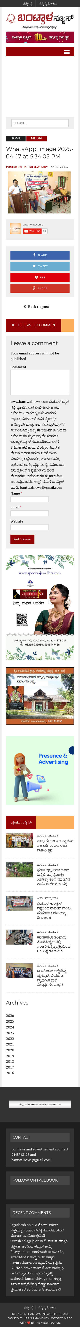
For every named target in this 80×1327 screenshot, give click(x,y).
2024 (10, 1027)
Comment (18, 366)
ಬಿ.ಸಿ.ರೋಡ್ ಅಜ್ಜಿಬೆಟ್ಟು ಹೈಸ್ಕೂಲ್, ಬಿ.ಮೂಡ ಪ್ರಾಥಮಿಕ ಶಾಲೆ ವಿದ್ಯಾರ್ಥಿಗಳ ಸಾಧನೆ (51, 978)
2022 (10, 1038)
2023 (10, 1032)
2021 (10, 1044)
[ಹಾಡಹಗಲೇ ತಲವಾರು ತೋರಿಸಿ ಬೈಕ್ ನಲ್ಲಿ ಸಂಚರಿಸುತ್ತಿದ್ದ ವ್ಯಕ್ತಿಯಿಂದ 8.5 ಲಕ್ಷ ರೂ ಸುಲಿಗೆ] (19, 941)
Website (16, 521)
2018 (10, 1061)
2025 (10, 1021)
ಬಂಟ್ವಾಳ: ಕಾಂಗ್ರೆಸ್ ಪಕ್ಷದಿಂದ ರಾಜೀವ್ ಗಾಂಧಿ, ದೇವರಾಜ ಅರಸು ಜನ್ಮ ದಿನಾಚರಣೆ (54, 910)
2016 (10, 1072)
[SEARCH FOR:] (39, 123)
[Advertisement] (40, 87)
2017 (10, 1067)
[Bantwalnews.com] (40, 20)
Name (15, 493)
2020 (10, 1050)
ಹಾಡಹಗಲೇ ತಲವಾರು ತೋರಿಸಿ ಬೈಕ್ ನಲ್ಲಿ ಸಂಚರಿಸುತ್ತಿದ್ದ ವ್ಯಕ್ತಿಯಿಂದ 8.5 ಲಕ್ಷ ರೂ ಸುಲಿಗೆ (53, 944)
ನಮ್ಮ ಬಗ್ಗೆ (27, 3)
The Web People (47, 1322)
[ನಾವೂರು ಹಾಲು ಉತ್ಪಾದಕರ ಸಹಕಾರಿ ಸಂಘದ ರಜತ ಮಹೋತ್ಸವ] (19, 845)
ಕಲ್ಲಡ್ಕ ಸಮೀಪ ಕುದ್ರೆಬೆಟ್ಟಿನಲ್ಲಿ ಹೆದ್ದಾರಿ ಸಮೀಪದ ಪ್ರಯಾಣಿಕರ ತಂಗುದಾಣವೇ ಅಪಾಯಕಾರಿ (36, 1283)
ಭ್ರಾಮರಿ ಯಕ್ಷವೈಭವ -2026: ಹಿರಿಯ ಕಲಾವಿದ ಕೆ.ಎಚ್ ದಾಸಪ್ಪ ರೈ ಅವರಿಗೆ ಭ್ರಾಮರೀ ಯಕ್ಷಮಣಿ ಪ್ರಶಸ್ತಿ (37, 1267)
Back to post (38, 306)
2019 (10, 1055)
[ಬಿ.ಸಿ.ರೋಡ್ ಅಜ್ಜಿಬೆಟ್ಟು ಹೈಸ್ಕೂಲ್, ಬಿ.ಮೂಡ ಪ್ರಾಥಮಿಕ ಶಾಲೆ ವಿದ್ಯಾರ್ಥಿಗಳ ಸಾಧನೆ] (19, 975)
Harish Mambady (35, 167)
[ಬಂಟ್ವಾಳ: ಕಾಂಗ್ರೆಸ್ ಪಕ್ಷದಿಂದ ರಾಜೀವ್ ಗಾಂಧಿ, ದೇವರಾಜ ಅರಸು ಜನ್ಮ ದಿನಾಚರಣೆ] (19, 908)
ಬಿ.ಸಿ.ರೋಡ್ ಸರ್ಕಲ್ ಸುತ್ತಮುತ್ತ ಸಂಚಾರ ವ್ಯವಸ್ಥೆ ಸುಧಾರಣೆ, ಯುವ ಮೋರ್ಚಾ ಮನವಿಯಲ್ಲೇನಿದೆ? (37, 1230)
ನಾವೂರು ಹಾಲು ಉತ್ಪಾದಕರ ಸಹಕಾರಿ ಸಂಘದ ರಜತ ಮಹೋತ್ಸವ (55, 845)
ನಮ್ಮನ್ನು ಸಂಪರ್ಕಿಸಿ (48, 3)
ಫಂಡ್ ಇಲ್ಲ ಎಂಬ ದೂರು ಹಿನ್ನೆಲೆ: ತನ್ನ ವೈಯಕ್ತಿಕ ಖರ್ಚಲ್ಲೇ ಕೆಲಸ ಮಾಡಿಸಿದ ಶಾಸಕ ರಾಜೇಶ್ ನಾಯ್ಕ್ (53, 877)
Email (15, 507)
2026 (10, 1015)
